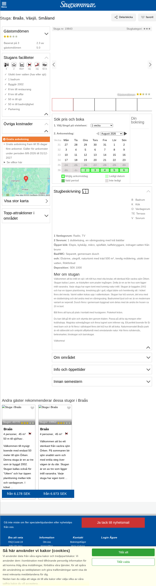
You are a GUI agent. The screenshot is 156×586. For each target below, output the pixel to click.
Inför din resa (15, 546)
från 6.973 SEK (55, 494)
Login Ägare (109, 537)
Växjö (31, 18)
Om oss (47, 542)
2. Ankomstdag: (64, 133)
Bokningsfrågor (78, 542)
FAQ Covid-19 (15, 542)
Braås (18, 18)
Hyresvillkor (47, 546)
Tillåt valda (123, 561)
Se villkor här (14, 162)
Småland (46, 18)
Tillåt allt (123, 552)
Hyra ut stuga (78, 546)
